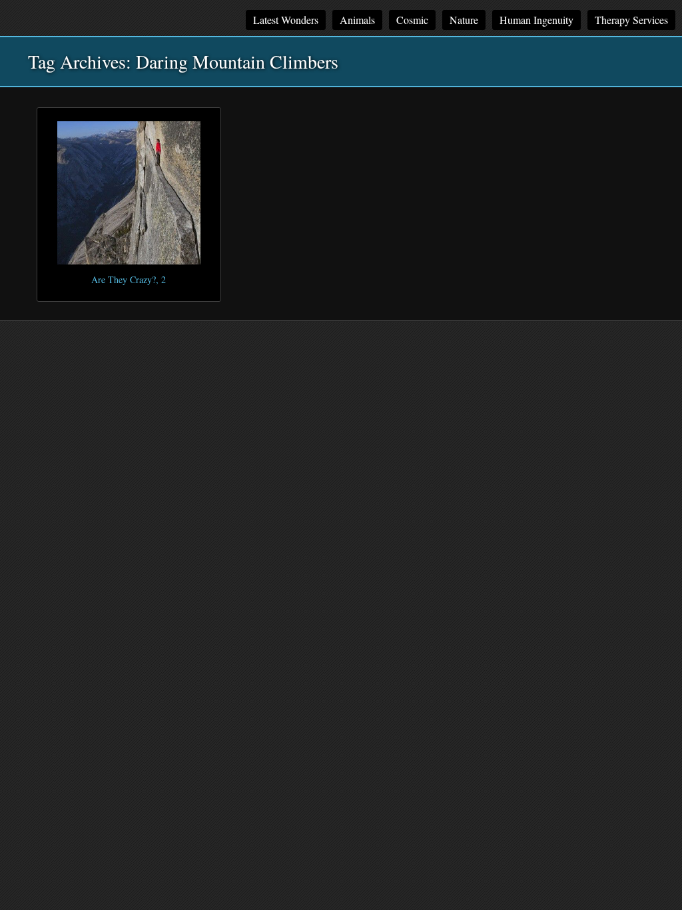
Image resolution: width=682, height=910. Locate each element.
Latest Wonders (285, 20)
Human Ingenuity (536, 20)
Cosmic (412, 20)
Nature (464, 20)
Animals (357, 20)
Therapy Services (631, 20)
